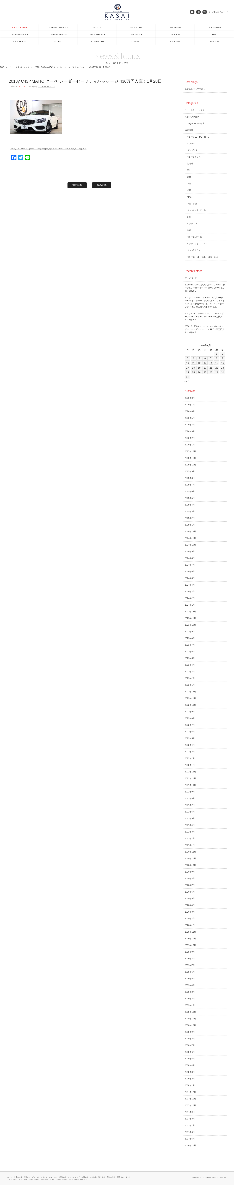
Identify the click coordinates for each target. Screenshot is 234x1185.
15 (216, 363)
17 (187, 367)
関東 (189, 177)
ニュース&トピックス (19, 67)
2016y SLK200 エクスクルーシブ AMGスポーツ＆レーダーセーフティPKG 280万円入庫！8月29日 (205, 288)
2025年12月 (190, 451)
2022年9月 (190, 711)
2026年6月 (190, 411)
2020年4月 (190, 905)
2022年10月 (190, 705)
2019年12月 (190, 932)
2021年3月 (190, 832)
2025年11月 (190, 458)
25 (193, 372)
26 (199, 372)
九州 (189, 217)
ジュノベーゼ (191, 278)
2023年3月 (190, 671)
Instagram (198, 12)
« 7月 (186, 381)
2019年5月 (190, 978)
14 (211, 363)
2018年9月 (190, 1032)
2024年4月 (190, 585)
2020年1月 (190, 925)
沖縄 (189, 230)
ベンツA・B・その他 (196, 210)
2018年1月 (190, 1085)
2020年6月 (190, 892)
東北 (189, 170)
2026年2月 (190, 438)
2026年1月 (190, 445)
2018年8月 (190, 1038)
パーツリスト (42, 1177)
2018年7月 (190, 1045)
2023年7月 (190, 645)
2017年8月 (190, 1119)
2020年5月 (190, 898)
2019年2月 (190, 998)
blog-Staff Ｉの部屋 (196, 123)
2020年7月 (190, 885)
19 (199, 367)
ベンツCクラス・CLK (197, 243)
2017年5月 (190, 1139)
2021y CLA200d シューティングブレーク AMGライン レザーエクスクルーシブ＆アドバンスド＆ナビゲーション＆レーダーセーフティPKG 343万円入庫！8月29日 (205, 302)
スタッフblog (73, 1179)
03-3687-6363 (219, 12)
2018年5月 (190, 1059)
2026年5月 (190, 418)
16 (222, 363)
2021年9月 (190, 792)
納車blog (83, 1179)
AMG (189, 197)
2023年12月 (190, 611)
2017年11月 (190, 1099)
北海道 (190, 163)
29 (216, 372)
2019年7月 (190, 965)
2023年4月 (190, 665)
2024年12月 (190, 531)
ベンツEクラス (194, 250)
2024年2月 (190, 598)
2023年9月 (190, 631)
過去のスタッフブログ (195, 89)
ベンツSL (191, 143)
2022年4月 (190, 745)
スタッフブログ (192, 117)
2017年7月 (190, 1125)
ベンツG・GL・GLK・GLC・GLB (202, 257)
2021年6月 (190, 812)
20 (205, 367)
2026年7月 (190, 404)
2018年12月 (190, 1012)
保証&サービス (29, 1177)
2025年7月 (190, 485)
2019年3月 (190, 992)
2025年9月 (190, 471)
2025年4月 (190, 505)
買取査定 (120, 1177)
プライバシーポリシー (58, 1179)
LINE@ (192, 12)
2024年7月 (190, 565)
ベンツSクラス (194, 157)
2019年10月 (190, 945)
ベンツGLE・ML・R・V (198, 137)
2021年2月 (190, 838)
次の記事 (102, 185)
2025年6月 (190, 491)
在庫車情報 (18, 1177)
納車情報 (189, 130)
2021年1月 (190, 845)
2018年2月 (190, 1079)
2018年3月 (190, 1072)
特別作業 (93, 1177)
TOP (2, 67)
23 (222, 367)
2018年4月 (190, 1065)
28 (211, 372)
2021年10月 (190, 785)
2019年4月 (190, 985)
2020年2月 (190, 918)
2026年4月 (190, 425)
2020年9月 (190, 872)
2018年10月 (190, 1025)
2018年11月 (190, 1018)
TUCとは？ (53, 1177)
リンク (128, 1177)
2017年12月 (190, 1092)
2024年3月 (190, 591)
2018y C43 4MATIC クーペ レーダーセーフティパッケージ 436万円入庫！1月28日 (48, 149)
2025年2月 (190, 518)
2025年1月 (190, 525)
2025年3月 (190, 511)
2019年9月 (190, 952)
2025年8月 (190, 478)
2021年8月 (190, 798)
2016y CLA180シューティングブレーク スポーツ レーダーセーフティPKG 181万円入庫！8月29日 (204, 329)
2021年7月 (190, 805)
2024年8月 (190, 558)
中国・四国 (192, 203)
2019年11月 (190, 938)
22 (216, 367)
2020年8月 (190, 878)
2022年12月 (190, 691)
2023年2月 (190, 678)
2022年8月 (190, 718)
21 (211, 367)
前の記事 (77, 185)
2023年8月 (190, 638)
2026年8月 (190, 398)
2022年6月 (190, 732)
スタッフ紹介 (12, 1179)
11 (193, 363)
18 (193, 367)
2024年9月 (190, 551)
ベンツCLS (192, 223)
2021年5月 (190, 818)
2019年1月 (190, 1005)
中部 (189, 183)
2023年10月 (190, 625)
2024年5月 (190, 578)
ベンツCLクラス (194, 237)
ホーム (9, 1177)
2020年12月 (190, 852)
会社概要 (44, 1179)
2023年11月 (190, 618)
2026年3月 (190, 431)
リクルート (23, 1179)
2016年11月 (190, 1145)
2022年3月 (190, 752)
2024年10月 (190, 545)
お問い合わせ (34, 1179)
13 (205, 363)
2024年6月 (190, 571)
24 (187, 372)
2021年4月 (190, 825)
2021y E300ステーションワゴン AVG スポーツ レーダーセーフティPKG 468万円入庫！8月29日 (204, 316)
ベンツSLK (192, 150)
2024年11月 (190, 538)
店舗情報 (62, 1177)
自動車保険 (111, 1177)
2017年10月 (190, 1105)
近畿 (189, 190)
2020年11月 (190, 858)
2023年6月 (190, 651)
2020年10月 (190, 865)
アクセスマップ (74, 1177)
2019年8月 (190, 958)
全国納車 (84, 1177)
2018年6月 (190, 1052)
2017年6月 (190, 1132)
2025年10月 (190, 465)
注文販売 (101, 1177)
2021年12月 (190, 772)
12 (199, 363)
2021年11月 (190, 778)
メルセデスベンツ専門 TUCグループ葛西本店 (117, 12)
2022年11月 (190, 698)
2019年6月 (190, 972)
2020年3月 (190, 912)
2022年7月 (190, 725)
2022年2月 (190, 758)
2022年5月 (190, 738)
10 (187, 363)
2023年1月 (190, 685)
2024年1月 (190, 605)
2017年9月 (190, 1112)
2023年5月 (190, 658)
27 (205, 372)
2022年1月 (190, 765)
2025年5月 (190, 498)
